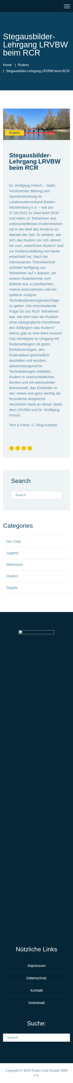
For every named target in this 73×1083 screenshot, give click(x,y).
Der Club (13, 541)
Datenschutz (36, 978)
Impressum (37, 966)
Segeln (12, 588)
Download (36, 1003)
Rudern (23, 65)
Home (7, 65)
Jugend (12, 553)
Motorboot (14, 565)
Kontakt (36, 990)
